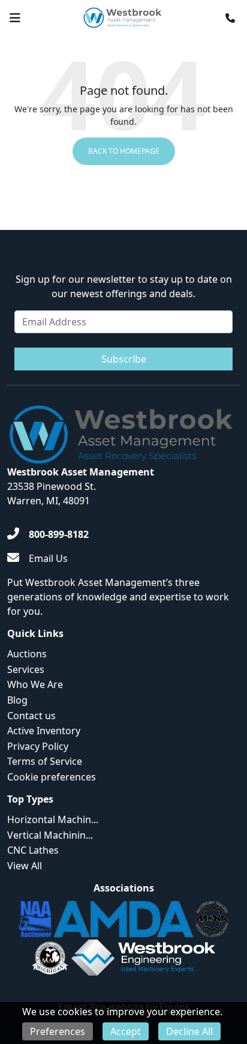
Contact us (31, 715)
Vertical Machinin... (50, 835)
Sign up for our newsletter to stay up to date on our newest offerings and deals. (124, 286)
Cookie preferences (51, 776)
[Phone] (230, 18)
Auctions (27, 653)
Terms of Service (44, 761)
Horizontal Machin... (52, 819)
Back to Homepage (123, 151)
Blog (17, 700)
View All (24, 865)
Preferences (57, 1031)
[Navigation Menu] (15, 18)
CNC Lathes (33, 850)
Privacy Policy (37, 746)
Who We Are (35, 684)
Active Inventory (43, 730)
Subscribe (123, 359)
